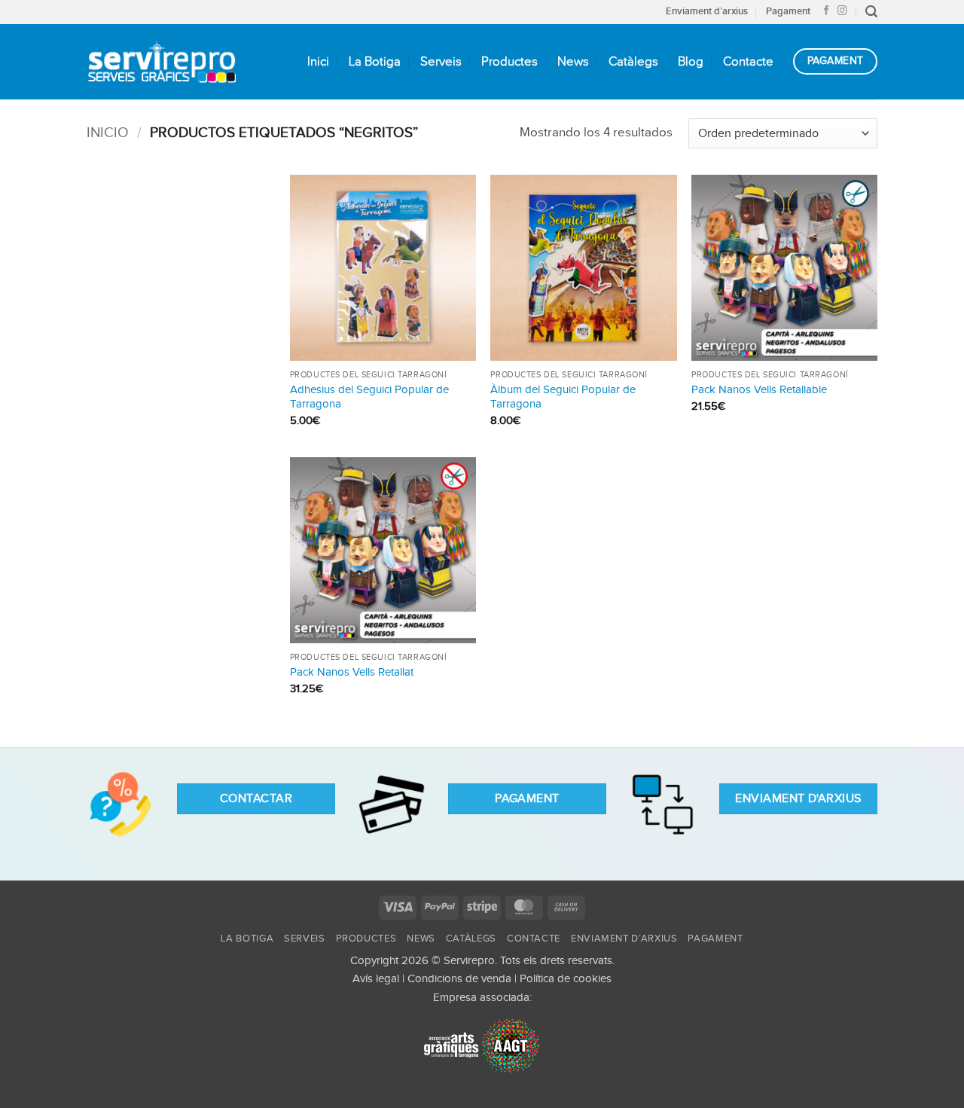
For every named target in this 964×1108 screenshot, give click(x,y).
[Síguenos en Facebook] (826, 11)
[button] (871, 12)
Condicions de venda (459, 978)
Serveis (441, 61)
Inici (318, 61)
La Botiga (375, 61)
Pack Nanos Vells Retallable (759, 389)
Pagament (788, 11)
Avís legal (375, 978)
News (573, 61)
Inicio (108, 133)
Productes (509, 61)
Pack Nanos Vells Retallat (351, 672)
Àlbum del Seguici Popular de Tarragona (563, 397)
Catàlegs (633, 61)
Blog (690, 61)
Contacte (748, 61)
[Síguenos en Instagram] (842, 11)
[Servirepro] (162, 61)
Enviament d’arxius (707, 11)
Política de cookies (566, 978)
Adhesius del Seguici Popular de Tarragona (369, 397)
